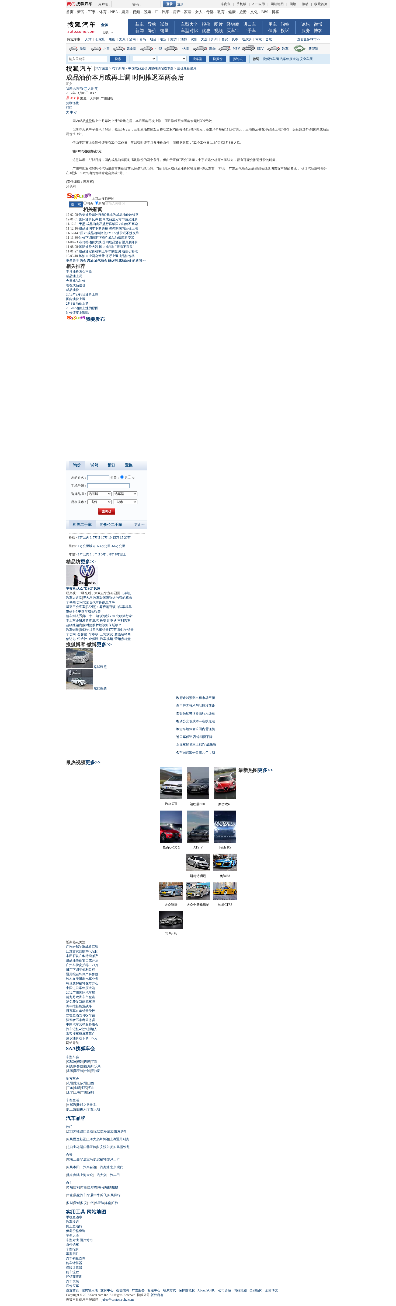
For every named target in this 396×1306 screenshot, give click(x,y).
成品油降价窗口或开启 (82, 960)
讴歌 (96, 1131)
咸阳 (70, 1083)
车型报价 (72, 1249)
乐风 (97, 1066)
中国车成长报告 (89, 611)
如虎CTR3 (225, 905)
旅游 (243, 12)
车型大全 (189, 24)
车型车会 (72, 1057)
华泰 (84, 1187)
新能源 (313, 49)
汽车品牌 (75, 1118)
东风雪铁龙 (121, 1147)
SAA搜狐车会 (80, 1048)
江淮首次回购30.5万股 (82, 951)
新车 (139, 24)
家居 (188, 12)
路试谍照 (100, 667)
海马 (101, 1187)
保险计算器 (74, 1267)
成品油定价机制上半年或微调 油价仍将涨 (108, 251)
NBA (114, 12)
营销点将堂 (122, 639)
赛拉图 (95, 1071)
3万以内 (83, 538)
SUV (260, 49)
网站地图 (277, 4)
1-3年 (94, 554)
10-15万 (113, 538)
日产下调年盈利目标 (80, 969)
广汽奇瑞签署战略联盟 (82, 947)
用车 (272, 24)
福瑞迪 (71, 1062)
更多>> (139, 525)
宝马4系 (171, 933)
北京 (77, 1083)
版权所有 (157, 1295)
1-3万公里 (103, 546)
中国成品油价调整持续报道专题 (150, 68)
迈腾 (87, 1062)
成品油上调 (74, 276)
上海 (77, 1092)
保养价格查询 (75, 1231)
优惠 (206, 30)
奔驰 (87, 1071)
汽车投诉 (72, 1222)
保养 (272, 30)
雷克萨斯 (120, 1131)
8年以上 (120, 554)
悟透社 (82, 639)
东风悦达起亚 (76, 1139)
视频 (136, 12)
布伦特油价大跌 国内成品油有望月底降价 (108, 242)
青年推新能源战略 (79, 1006)
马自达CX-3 (171, 848)
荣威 (77, 1203)
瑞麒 (108, 1187)
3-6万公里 (118, 546)
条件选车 (72, 1245)
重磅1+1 (72, 611)
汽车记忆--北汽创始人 (81, 1029)
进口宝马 (73, 1147)
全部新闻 (255, 1290)
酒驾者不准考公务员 (80, 1020)
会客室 (82, 634)
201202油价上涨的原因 (82, 308)
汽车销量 (72, 630)
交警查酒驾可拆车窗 (80, 1015)
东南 (108, 1203)
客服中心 (153, 1290)
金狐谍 (93, 639)
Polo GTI (171, 804)
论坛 (305, 24)
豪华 (212, 49)
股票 (147, 12)
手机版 (241, 4)
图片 (218, 24)
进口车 (249, 24)
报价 (206, 24)
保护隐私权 (187, 1290)
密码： (137, 4)
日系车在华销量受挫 (80, 1011)
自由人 (81, 1109)
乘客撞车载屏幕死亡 (80, 1034)
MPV (236, 49)
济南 (132, 39)
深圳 (91, 1092)
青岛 (143, 39)
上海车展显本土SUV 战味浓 (196, 745)
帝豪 (70, 1195)
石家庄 (100, 39)
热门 (69, 1127)
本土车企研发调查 (79, 620)
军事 (92, 12)
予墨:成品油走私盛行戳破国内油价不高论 (108, 224)
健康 (232, 12)
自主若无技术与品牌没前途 (195, 705)
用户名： (104, 4)
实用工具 (75, 1212)
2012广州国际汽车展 (80, 992)
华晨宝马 (86, 1159)
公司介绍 (224, 1290)
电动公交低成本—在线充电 (195, 721)
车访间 (71, 634)
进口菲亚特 (88, 1147)
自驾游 (71, 1105)
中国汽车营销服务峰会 (82, 1024)
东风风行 (113, 1195)
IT (156, 12)
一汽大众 (99, 1175)
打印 (69, 108)
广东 (232, 168)
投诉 (285, 30)
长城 (70, 1203)
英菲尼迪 (106, 1131)
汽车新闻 (118, 68)
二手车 (249, 30)
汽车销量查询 (75, 1258)
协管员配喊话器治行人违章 (195, 713)
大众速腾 (171, 905)
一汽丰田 (113, 1175)
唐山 (112, 39)
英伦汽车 (80, 1195)
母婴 (210, 12)
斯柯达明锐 (198, 876)
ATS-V (198, 847)
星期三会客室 (75, 607)
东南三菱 (73, 1159)
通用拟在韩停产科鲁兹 (82, 974)
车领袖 (71, 602)
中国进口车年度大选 (80, 988)
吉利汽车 (123, 620)
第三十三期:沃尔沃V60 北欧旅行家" (108, 616)
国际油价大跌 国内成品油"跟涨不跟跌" (106, 247)
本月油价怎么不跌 (79, 271)
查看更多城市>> (308, 39)
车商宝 (226, 4)
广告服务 (138, 1290)
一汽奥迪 (103, 1167)
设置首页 (72, 1290)
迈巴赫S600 (198, 804)
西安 (224, 39)
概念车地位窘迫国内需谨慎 (195, 729)
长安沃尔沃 (105, 1147)
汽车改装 (72, 1281)
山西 (91, 1083)
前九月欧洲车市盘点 (80, 997)
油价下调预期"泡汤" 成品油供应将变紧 (106, 238)
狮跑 (80, 1062)
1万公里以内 (87, 546)
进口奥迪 (86, 1131)
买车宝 (233, 30)
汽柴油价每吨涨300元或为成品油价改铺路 (109, 215)
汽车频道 (101, 68)
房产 (176, 12)
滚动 (305, 4)
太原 (122, 39)
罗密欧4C (225, 804)
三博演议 (106, 634)
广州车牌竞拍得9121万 (82, 965)
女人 (199, 12)
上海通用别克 (119, 1139)
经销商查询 (74, 1277)
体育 (103, 12)
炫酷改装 (100, 688)
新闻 (81, 12)
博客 (275, 12)
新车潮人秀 (74, 616)
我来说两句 (82, 88)
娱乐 (125, 12)
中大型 (184, 49)
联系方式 (169, 1290)
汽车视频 (106, 639)
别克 (70, 1066)
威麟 (115, 1187)
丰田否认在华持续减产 (82, 956)
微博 (318, 24)
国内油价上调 (75, 299)
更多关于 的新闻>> (106, 260)
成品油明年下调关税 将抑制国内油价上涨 (108, 228)
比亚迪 (112, 620)
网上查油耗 (74, 1226)
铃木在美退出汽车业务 (82, 979)
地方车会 (72, 1078)
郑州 (214, 39)
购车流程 (72, 1272)
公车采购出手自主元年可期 (195, 752)
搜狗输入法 (90, 1290)
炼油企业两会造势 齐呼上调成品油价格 (107, 256)
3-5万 (94, 538)
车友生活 (72, 1100)
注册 (180, 4)
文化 (254, 12)
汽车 (165, 12)
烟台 (153, 39)
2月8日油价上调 (77, 303)
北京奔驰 (73, 1175)
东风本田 (73, 1167)
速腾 (70, 1071)
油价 (88, 121)
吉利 (77, 1187)
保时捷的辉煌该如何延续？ (102, 625)
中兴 (91, 1203)
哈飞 (103, 1195)
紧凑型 (131, 49)
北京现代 (116, 1167)
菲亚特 (78, 1071)
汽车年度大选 (289, 59)
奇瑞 (70, 1187)
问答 (285, 24)
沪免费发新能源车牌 (80, 1002)
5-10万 (102, 538)
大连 (204, 39)
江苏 (84, 1088)
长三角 (71, 1109)
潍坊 (173, 39)
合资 (69, 1155)
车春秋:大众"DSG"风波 (83, 588)
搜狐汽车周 (271, 59)
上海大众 (86, 1175)
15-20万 (125, 538)
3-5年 (102, 554)
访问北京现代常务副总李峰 (95, 602)
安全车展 (306, 59)
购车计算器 (74, 1263)
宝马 (94, 1062)
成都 (77, 1088)
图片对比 (86, 1240)
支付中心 (106, 1290)
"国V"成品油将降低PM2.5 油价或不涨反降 (109, 233)
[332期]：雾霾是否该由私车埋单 (109, 607)
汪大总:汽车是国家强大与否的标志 (107, 598)
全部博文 (271, 1290)
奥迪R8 (225, 876)
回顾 (293, 4)
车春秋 (93, 634)
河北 (91, 1088)
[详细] (127, 593)
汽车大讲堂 (74, 598)
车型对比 (189, 30)
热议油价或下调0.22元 (82, 1038)
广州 (75, 168)
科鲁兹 (78, 1066)
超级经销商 (74, 625)
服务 (305, 30)
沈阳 (194, 39)
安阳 (84, 1083)
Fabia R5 (225, 847)
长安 (103, 620)
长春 (235, 39)
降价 (152, 30)
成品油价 (72, 290)
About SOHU (206, 1290)
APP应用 (258, 4)
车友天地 (93, 1109)
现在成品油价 (75, 285)
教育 (221, 12)
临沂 (163, 39)
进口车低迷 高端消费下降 (194, 737)
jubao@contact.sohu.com (118, 1299)
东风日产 (113, 1159)
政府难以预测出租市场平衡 (195, 698)
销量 (164, 30)
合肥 (269, 39)
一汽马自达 (88, 1167)
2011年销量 (125, 630)
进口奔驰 (73, 1131)
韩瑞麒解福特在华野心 (82, 983)
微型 (83, 49)
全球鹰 (92, 1187)
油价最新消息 (186, 68)
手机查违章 (74, 1217)
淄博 (183, 39)
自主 (69, 1183)
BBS (264, 12)
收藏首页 (320, 4)
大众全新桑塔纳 (198, 905)
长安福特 (99, 1159)
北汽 (95, 620)
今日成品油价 (75, 281)
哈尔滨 (247, 39)
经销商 (233, 24)
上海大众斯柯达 (97, 1139)
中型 (158, 49)
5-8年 (110, 554)
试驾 (164, 24)
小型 (106, 49)
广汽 (115, 1203)
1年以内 (83, 554)
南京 (258, 39)
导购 (152, 24)
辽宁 (70, 1092)
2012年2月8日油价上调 (82, 294)
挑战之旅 (83, 1105)
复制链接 (72, 103)
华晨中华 (93, 1195)
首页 (70, 12)
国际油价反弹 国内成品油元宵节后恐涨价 (108, 219)
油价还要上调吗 (77, 313)
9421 (93, 1105)
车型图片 (72, 1254)
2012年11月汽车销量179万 (98, 630)
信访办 (71, 639)
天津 (88, 39)
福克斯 (88, 1066)
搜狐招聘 (122, 1290)
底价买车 (72, 1286)
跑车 (285, 49)
